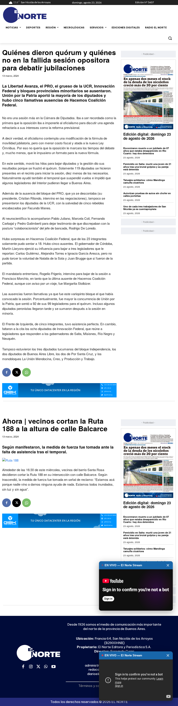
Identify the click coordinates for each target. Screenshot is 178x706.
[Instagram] (31, 667)
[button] (170, 38)
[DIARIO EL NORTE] (38, 15)
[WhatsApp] (26, 372)
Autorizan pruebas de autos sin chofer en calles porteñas (147, 194)
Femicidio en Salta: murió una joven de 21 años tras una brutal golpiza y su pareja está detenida (147, 166)
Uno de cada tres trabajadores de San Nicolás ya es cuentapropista (144, 208)
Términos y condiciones (96, 686)
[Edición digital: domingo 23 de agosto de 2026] (148, 96)
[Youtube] (53, 667)
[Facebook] (6, 372)
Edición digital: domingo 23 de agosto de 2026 (147, 136)
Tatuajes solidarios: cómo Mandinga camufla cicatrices (144, 181)
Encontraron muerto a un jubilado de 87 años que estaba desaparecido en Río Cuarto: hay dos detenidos (146, 150)
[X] (16, 372)
